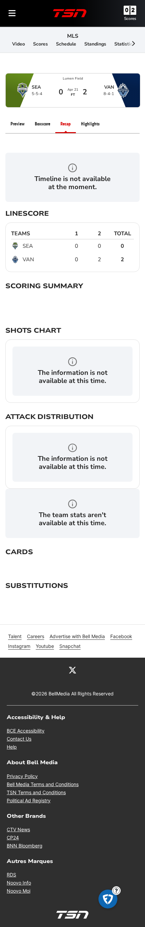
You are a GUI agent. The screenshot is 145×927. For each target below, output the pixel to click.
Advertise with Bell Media (77, 636)
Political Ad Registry (29, 800)
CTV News (18, 829)
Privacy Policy (22, 776)
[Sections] (12, 13)
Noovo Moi (18, 891)
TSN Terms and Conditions (36, 792)
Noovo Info (19, 883)
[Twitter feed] (72, 670)
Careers (35, 636)
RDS (11, 874)
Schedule (66, 44)
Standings (95, 44)
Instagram (19, 646)
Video (18, 44)
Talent (15, 636)
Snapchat (70, 646)
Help (12, 747)
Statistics (124, 44)
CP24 (13, 837)
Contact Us (19, 739)
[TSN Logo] (70, 13)
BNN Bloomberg (24, 845)
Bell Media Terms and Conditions (43, 784)
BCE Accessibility (26, 731)
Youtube (45, 646)
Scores (130, 18)
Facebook (121, 636)
